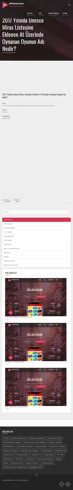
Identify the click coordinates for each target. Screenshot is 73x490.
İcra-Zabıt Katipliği (9, 228)
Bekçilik (17, 201)
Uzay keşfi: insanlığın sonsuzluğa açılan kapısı (19, 317)
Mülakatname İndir (60, 450)
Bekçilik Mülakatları (41, 446)
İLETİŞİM (66, 14)
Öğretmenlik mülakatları (11, 450)
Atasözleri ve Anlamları (11, 265)
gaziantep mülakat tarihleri (37, 438)
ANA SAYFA (31, 14)
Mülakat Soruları (8, 454)
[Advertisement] (36, 75)
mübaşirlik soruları (47, 463)
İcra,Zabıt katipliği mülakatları (12, 442)
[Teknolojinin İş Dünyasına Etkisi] (35, 342)
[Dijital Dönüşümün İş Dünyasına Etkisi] (35, 387)
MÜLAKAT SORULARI (53, 14)
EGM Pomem (8, 240)
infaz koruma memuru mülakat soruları (15, 467)
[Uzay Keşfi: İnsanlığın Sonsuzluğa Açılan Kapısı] (35, 297)
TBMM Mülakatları (9, 446)
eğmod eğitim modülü (35, 467)
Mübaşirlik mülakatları (55, 442)
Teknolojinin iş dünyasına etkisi (14, 362)
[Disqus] (36, 170)
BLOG (41, 14)
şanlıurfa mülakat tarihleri (19, 438)
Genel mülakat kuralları (55, 438)
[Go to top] (36, 474)
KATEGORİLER (8, 219)
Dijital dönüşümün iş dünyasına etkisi (16, 407)
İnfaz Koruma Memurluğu (11, 248)
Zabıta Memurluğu (9, 261)
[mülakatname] (13, 4)
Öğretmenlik (7, 244)
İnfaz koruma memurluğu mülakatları (34, 442)
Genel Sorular (8, 224)
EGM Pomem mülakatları (58, 446)
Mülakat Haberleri (47, 450)
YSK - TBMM (8, 232)
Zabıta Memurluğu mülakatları (29, 450)
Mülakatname (8, 201)
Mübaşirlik (7, 252)
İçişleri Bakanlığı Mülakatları (25, 446)
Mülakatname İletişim (22, 454)
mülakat (6, 438)
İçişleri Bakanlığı (8, 236)
